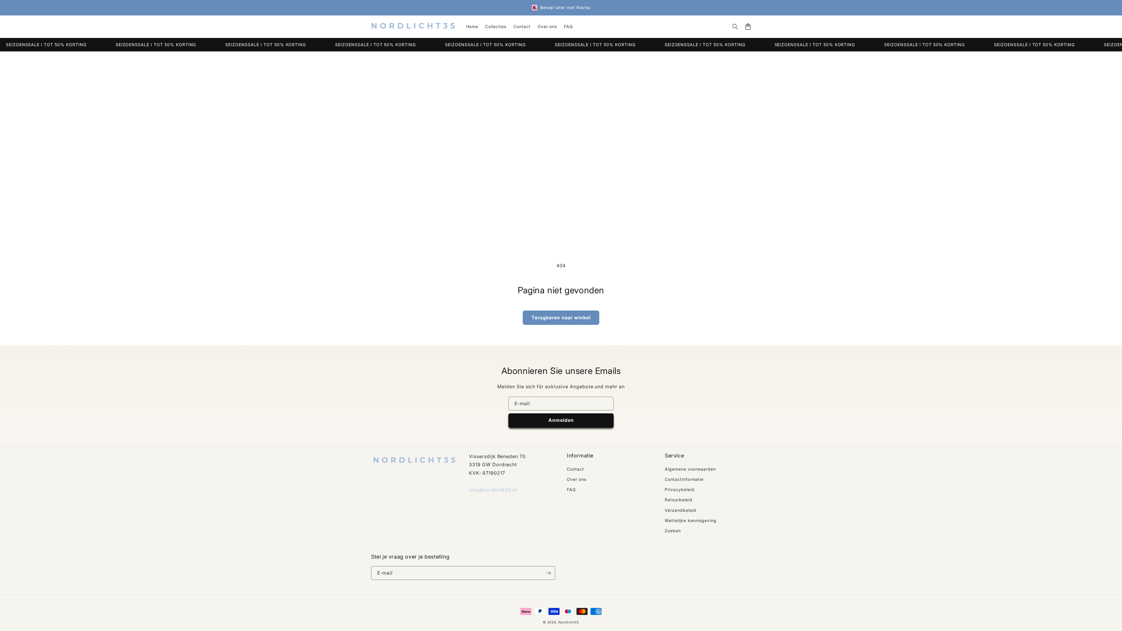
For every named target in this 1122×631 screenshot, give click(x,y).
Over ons (576, 479)
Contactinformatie (684, 479)
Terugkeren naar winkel (561, 317)
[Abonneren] (548, 573)
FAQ (571, 489)
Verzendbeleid (680, 510)
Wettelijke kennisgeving (690, 520)
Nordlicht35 (568, 622)
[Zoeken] (735, 26)
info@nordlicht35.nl (493, 490)
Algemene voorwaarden (690, 469)
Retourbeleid (678, 499)
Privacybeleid (679, 489)
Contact (575, 469)
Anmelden (561, 420)
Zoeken (673, 530)
